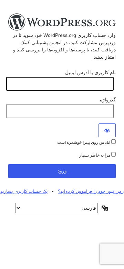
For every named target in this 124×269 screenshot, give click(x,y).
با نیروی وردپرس (62, 22)
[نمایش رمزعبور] (107, 130)
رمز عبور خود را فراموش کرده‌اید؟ (91, 191)
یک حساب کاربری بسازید (24, 191)
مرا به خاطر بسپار (95, 155)
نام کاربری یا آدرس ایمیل (90, 72)
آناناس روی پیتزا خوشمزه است (84, 142)
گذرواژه (108, 99)
